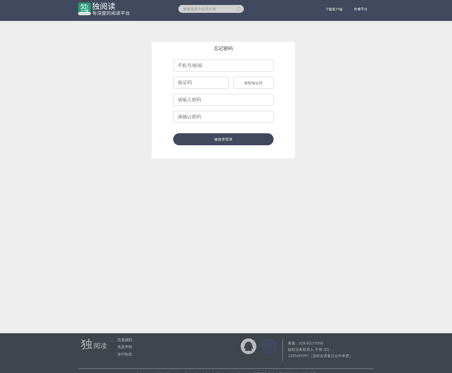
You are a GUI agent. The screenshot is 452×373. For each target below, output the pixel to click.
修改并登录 (223, 139)
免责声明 (124, 346)
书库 (164, 8)
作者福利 (124, 339)
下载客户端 (333, 9)
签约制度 (124, 354)
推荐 (146, 8)
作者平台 (361, 9)
